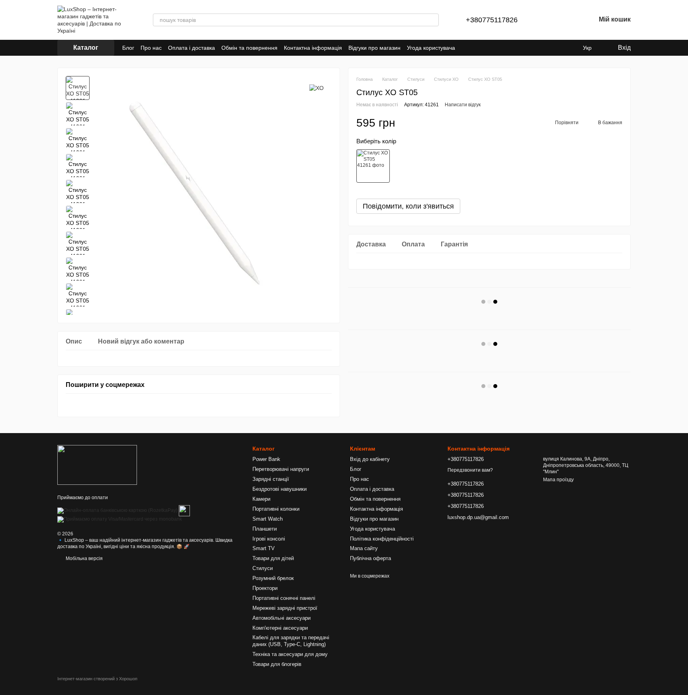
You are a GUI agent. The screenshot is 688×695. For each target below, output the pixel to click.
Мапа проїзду (558, 479)
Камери (261, 499)
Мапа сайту (364, 548)
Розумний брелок (273, 578)
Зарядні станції (270, 479)
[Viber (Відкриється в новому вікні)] (570, 48)
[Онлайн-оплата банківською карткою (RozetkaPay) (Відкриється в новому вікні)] (117, 510)
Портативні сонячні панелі (283, 598)
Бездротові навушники (279, 489)
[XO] (316, 88)
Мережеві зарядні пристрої (284, 608)
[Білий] (373, 166)
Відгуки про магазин (374, 48)
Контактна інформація (313, 48)
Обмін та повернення (249, 48)
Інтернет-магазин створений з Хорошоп (97, 678)
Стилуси (262, 568)
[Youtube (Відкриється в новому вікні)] (551, 48)
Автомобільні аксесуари (281, 618)
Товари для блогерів (276, 664)
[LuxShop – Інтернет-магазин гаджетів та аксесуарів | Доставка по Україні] (97, 464)
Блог (128, 48)
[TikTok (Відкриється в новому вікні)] (541, 48)
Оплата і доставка (191, 48)
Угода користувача (431, 48)
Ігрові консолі (268, 539)
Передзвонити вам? (470, 470)
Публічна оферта (370, 558)
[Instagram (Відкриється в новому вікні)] (532, 48)
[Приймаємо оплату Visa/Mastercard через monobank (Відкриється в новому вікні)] (119, 519)
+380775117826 (492, 19)
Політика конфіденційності (382, 539)
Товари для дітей (273, 558)
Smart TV (263, 548)
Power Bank (266, 459)
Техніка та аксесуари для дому (290, 654)
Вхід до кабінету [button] (370, 459)
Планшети (264, 529)
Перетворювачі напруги (280, 469)
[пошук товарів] (432, 20)
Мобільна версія (83, 558)
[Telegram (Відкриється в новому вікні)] (560, 48)
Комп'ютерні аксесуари (280, 628)
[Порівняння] (547, 20)
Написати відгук (463, 104)
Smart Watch (267, 519)
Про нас (151, 48)
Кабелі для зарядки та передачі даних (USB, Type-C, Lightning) (290, 640)
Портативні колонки (275, 509)
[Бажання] (568, 20)
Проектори (265, 588)
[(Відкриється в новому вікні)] (184, 510)
